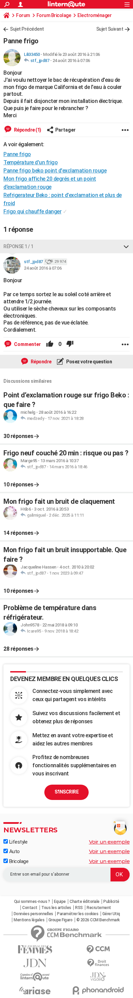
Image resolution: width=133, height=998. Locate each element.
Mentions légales (29, 920)
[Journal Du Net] (34, 963)
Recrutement (99, 907)
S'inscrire (66, 792)
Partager (65, 130)
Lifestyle (17, 842)
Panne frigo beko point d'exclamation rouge (54, 170)
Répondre (40, 361)
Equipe (60, 901)
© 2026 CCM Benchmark (98, 920)
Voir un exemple (109, 841)
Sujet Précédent (27, 29)
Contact (30, 907)
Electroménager (94, 15)
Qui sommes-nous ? (32, 901)
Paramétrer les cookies (77, 913)
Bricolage (18, 861)
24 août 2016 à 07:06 (71, 60)
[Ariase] (34, 990)
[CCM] (98, 949)
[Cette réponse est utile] (49, 344)
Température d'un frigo (30, 162)
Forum (23, 15)
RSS (79, 907)
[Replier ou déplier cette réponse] (126, 246)
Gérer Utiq (111, 913)
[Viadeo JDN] (98, 976)
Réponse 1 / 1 (18, 246)
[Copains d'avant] (34, 976)
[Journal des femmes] (34, 949)
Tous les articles (56, 907)
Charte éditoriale (85, 901)
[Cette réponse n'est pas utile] (69, 344)
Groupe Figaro (60, 920)
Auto (14, 851)
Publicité (111, 901)
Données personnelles (33, 913)
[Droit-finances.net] (98, 963)
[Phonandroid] (98, 990)
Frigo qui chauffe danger (32, 211)
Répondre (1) (27, 130)
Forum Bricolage (53, 15)
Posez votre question (88, 361)
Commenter (27, 344)
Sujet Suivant (109, 29)
